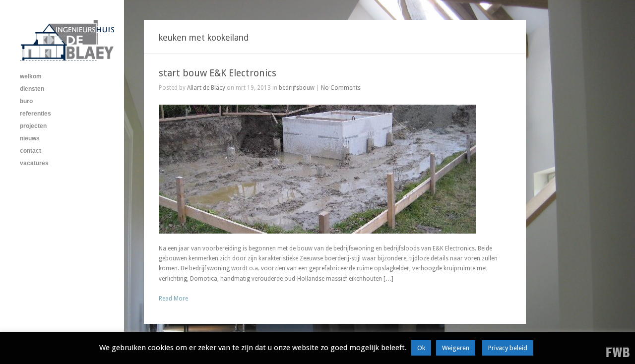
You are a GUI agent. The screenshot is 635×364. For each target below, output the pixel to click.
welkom (31, 76)
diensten (32, 88)
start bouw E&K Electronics (217, 73)
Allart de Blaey (206, 87)
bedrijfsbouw (297, 87)
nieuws (30, 138)
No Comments (341, 87)
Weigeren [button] (455, 348)
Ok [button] (421, 348)
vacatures (34, 163)
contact (30, 150)
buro (26, 101)
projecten (33, 125)
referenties (35, 113)
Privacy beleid (507, 348)
